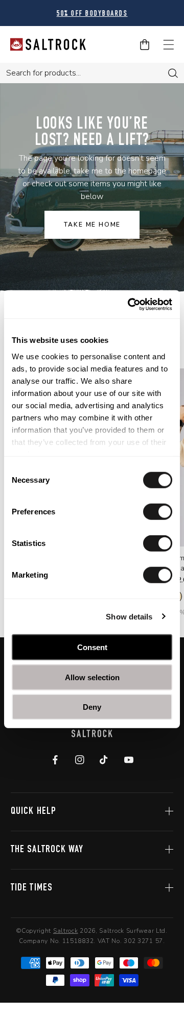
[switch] (157, 512)
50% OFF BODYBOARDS (92, 14)
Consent (92, 647)
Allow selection (92, 677)
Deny (92, 707)
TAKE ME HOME (92, 224)
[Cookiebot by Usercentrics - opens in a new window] (129, 304)
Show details (129, 616)
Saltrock (65, 931)
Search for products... (43, 73)
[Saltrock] (48, 44)
